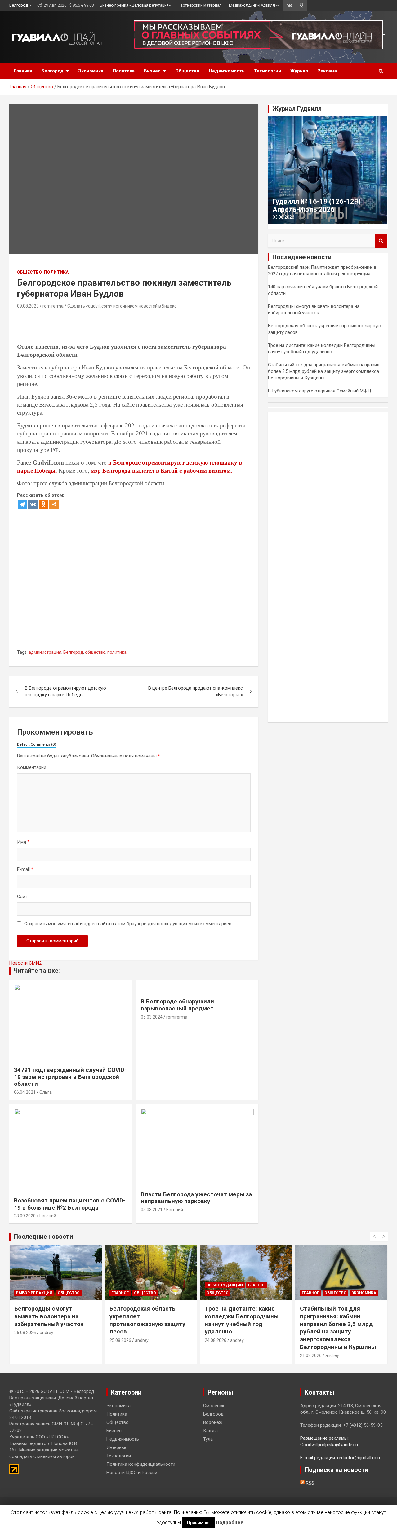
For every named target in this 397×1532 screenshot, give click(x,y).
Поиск (381, 241)
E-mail (25, 869)
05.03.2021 (152, 1209)
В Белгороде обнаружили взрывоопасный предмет (177, 1005)
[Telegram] (22, 504)
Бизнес (152, 71)
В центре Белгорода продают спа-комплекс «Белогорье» (195, 691)
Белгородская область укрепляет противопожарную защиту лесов (147, 1320)
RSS (309, 1483)
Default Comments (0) (36, 744)
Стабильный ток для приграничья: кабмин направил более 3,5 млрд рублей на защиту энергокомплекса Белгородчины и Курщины (323, 371)
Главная (23, 71)
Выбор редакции (34, 1293)
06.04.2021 (25, 1092)
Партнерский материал (200, 5)
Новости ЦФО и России (131, 1472)
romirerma (53, 305)
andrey (46, 1332)
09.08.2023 (28, 305)
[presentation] (374, 1236)
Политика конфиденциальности (140, 1464)
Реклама (327, 71)
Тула (208, 1439)
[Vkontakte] (33, 504)
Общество (187, 71)
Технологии (267, 71)
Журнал (299, 71)
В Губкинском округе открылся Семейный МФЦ (319, 391)
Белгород (18, 5)
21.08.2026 (311, 1355)
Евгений (47, 1215)
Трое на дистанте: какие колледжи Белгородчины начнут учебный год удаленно (242, 1320)
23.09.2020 (25, 1215)
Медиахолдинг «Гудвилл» (253, 5)
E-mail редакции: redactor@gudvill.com (340, 1457)
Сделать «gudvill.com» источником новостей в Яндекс (121, 305)
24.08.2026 (215, 1340)
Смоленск (214, 1405)
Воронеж (212, 1422)
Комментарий (31, 767)
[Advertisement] (130, 327)
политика (117, 652)
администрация (45, 652)
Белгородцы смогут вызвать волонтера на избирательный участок (48, 1316)
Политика (124, 71)
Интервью (117, 1447)
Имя (23, 842)
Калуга (210, 1431)
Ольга (45, 1092)
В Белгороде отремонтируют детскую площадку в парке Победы (65, 691)
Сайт (22, 896)
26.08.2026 (25, 1332)
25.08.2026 (120, 1340)
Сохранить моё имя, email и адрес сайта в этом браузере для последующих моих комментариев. (128, 924)
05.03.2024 (152, 1017)
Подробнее (229, 1522)
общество (95, 652)
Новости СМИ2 (25, 963)
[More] (54, 504)
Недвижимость (227, 71)
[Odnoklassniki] (43, 504)
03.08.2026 (283, 217)
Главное (120, 1293)
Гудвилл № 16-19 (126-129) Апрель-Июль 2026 (317, 205)
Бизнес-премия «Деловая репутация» (135, 5)
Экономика (90, 71)
